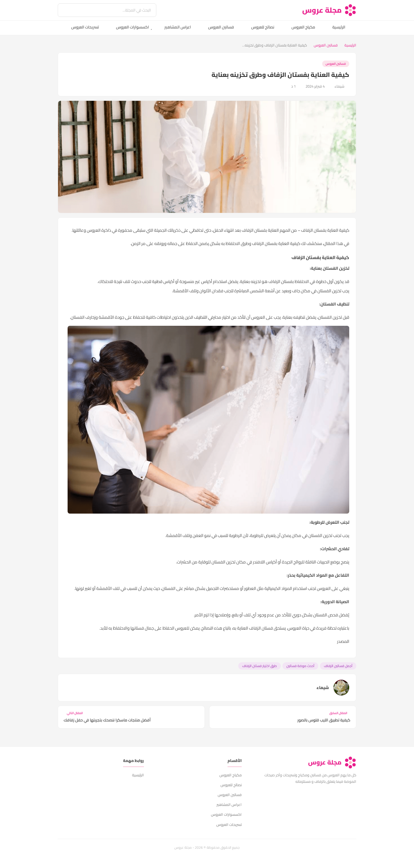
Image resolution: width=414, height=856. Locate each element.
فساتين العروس (221, 27)
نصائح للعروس (262, 27)
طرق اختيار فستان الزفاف (259, 666)
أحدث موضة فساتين (300, 666)
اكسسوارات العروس (132, 27)
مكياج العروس (303, 27)
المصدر (343, 641)
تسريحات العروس (85, 27)
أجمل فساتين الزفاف (338, 666)
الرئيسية (338, 27)
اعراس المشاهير (177, 27)
